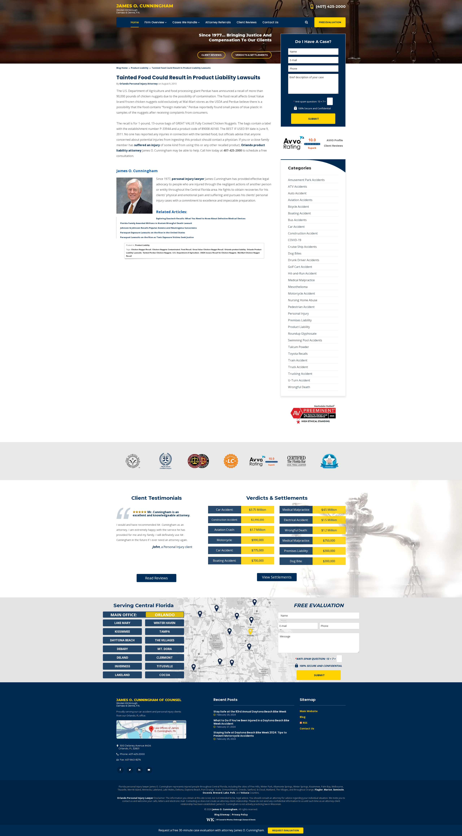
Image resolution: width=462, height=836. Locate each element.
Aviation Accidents (300, 200)
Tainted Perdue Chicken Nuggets (157, 253)
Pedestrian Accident (301, 307)
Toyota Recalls (298, 353)
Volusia (245, 792)
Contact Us (307, 728)
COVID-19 (294, 240)
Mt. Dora (165, 649)
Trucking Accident (300, 373)
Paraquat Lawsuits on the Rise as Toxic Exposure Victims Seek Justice (157, 237)
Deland (122, 658)
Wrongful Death (299, 387)
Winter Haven (164, 623)
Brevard (217, 792)
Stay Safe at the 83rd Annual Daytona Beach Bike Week (249, 713)
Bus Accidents (297, 220)
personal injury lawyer (188, 179)
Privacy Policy (240, 814)
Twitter (130, 770)
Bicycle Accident (298, 206)
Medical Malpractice (301, 280)
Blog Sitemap (222, 814)
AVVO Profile (335, 140)
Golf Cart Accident (300, 267)
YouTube (149, 770)
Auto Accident (297, 193)
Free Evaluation (330, 22)
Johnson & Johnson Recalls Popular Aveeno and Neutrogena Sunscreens (158, 227)
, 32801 (135, 747)
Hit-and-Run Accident (302, 273)
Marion (328, 789)
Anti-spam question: (305, 101)
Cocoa (164, 675)
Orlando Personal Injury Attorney (138, 83)
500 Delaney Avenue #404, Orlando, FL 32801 (151, 729)
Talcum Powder (298, 347)
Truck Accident (298, 367)
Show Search (306, 22)
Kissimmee (122, 632)
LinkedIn (139, 770)
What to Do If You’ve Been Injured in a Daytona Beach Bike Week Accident (251, 723)
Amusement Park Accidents (306, 180)
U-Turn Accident (299, 380)
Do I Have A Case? (313, 41)
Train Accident (297, 360)
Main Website (309, 711)
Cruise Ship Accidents (302, 247)
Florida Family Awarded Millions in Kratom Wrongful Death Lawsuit (156, 223)
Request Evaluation (285, 830)
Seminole (338, 789)
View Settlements (277, 577)
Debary (122, 649)
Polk (232, 792)
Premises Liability (300, 320)
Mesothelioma (298, 287)
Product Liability (139, 67)
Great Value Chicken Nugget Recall (208, 249)
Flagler (319, 789)
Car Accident (296, 226)
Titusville (165, 666)
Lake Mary (122, 623)
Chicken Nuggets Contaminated (166, 249)
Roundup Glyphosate (302, 333)
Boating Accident (299, 213)
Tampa (164, 632)
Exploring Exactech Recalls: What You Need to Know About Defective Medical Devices (200, 218)
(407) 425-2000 (331, 6)
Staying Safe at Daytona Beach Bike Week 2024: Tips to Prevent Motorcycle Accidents (250, 735)
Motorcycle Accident (301, 293)
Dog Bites (294, 253)
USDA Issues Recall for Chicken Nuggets (218, 253)
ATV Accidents (297, 186)
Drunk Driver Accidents (303, 260)
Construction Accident (303, 233)
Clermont (164, 658)
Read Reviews (156, 578)
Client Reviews (211, 55)
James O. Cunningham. (225, 809)
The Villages (164, 640)
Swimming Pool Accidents (305, 340)
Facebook (120, 770)
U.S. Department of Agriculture (186, 253)
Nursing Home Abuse (302, 300)
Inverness (122, 666)
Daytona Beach (122, 640)
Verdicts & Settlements (252, 55)
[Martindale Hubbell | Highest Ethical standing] (313, 414)
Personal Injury (298, 313)
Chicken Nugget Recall (141, 249)
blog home (122, 67)
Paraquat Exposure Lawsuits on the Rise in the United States (152, 232)
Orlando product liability (235, 249)
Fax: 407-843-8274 (130, 759)
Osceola (207, 792)
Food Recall (186, 249)
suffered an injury (146, 145)
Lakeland (122, 675)
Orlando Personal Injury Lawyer (135, 798)
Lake (226, 792)
